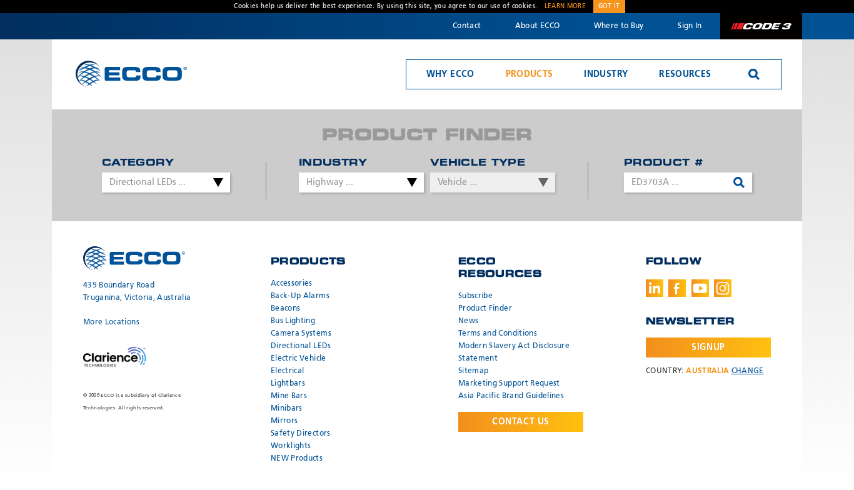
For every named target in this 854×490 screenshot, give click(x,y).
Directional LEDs (301, 346)
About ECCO (537, 26)
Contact (467, 26)
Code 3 (760, 26)
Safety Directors (301, 434)
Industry (606, 74)
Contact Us (521, 422)
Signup (708, 347)
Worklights (291, 446)
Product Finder (485, 308)
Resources (685, 74)
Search (753, 74)
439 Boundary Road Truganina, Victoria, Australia (137, 292)
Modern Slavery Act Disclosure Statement (514, 352)
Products (529, 74)
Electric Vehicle (298, 358)
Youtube (700, 288)
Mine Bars (289, 396)
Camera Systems (301, 334)
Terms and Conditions (497, 334)
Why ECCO (450, 74)
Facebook (677, 288)
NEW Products (297, 458)
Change (747, 371)
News (468, 321)
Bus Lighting (293, 321)
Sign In (689, 26)
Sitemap (473, 371)
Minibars (287, 408)
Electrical (287, 371)
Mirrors (284, 421)
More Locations (111, 322)
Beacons (285, 308)
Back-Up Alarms (300, 296)
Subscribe (475, 296)
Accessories (292, 284)
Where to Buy (619, 26)
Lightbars (288, 384)
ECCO (131, 73)
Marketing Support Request (509, 384)
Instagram (722, 288)
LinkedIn (654, 288)
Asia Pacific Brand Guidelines (511, 396)
